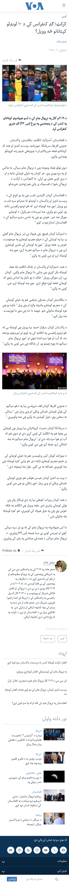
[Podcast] (19, 850)
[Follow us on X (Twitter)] (54, 850)
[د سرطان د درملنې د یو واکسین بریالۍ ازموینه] (54, 818)
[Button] (11, 60)
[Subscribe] (10, 850)
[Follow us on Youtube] (45, 850)
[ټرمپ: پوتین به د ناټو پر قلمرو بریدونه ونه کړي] (54, 758)
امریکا (38, 731)
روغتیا (38, 815)
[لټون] (56, 879)
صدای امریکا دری (34, 879)
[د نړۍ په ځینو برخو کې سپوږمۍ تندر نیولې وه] (54, 776)
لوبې (64, 16)
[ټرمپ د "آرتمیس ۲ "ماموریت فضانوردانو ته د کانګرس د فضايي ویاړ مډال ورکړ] (54, 734)
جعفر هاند (61, 42)
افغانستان (36, 792)
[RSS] (28, 850)
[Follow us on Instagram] (36, 850)
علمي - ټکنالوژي (33, 773)
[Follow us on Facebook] (63, 850)
